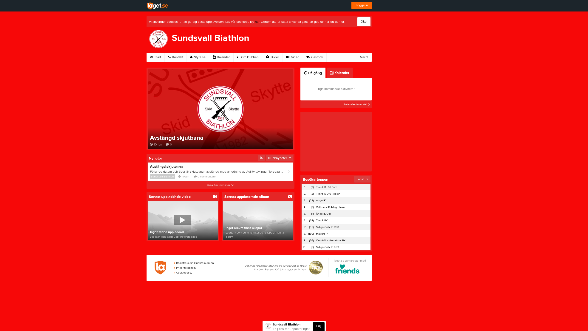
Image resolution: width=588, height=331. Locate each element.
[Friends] (347, 269)
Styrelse (199, 57)
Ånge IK (321, 200)
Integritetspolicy (186, 268)
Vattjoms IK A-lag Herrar (330, 207)
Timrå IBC (322, 220)
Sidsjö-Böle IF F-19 (327, 247)
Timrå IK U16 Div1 (326, 187)
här (257, 22)
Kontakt (177, 57)
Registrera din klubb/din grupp (195, 263)
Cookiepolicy (184, 272)
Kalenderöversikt (355, 104)
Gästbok (316, 57)
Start (157, 57)
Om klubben (249, 57)
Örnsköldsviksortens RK (330, 240)
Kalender (223, 57)
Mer (362, 57)
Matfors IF (322, 234)
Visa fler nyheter (219, 185)
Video (294, 57)
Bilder (274, 57)
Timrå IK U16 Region (328, 194)
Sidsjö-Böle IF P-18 (327, 227)
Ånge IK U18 (323, 214)
